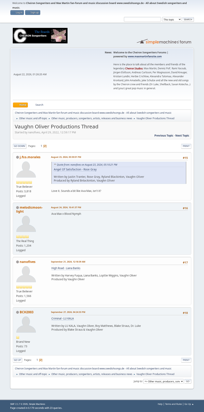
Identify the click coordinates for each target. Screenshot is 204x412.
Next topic (182, 135)
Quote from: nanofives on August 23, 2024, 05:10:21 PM (87, 164)
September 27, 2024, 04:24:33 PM (68, 311)
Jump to (138, 381)
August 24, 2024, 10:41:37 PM (66, 207)
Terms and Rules (173, 403)
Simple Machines (37, 404)
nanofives (27, 262)
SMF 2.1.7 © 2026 (19, 404)
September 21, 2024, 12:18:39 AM (68, 261)
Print (186, 145)
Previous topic (163, 135)
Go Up (17, 359)
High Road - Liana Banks (65, 268)
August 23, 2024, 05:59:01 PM (66, 156)
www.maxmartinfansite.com (145, 56)
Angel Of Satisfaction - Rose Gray (75, 169)
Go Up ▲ (189, 403)
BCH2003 (26, 312)
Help (160, 403)
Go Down (19, 145)
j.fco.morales (30, 157)
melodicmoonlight (29, 209)
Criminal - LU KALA (62, 318)
